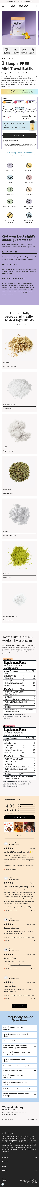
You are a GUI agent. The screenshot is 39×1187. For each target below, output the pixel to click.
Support (5, 1162)
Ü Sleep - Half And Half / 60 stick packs (22, 937)
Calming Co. (6, 1180)
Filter (20, 836)
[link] (7, 58)
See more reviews (19, 1006)
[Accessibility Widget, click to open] (2, 1184)
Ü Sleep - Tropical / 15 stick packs (21, 965)
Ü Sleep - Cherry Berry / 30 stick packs (22, 865)
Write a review (19, 817)
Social (4, 1171)
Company (5, 1157)
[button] (3, 6)
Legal (4, 1166)
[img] (14, 844)
